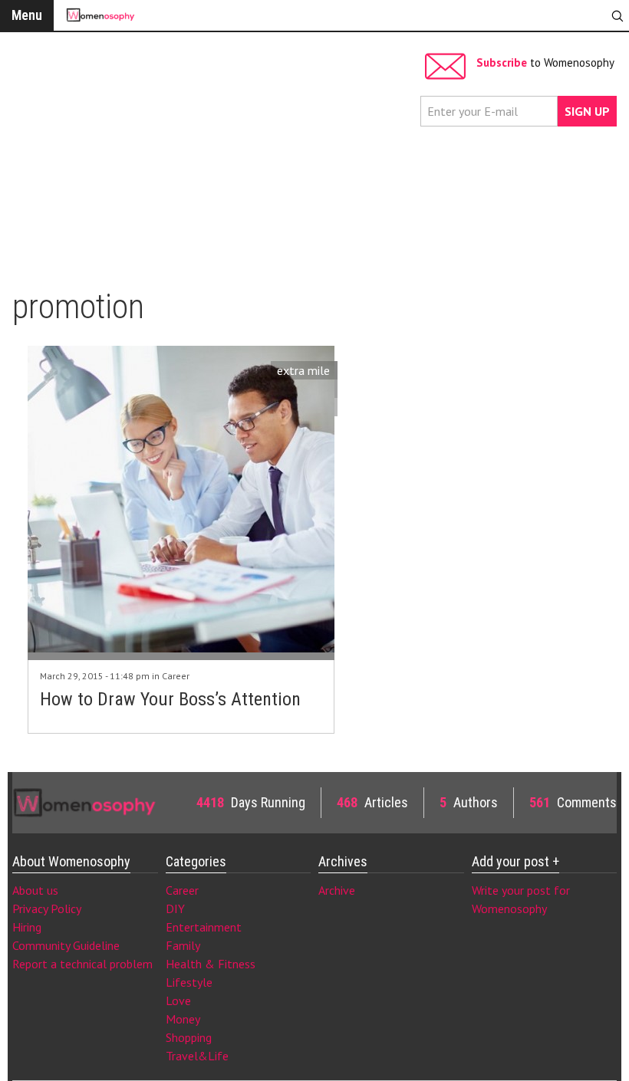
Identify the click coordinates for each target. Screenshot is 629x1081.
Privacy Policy (46, 908)
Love (178, 1000)
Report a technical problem (82, 963)
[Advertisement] (212, 153)
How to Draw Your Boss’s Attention (170, 699)
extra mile (303, 370)
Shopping (189, 1037)
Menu (27, 15)
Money (183, 1019)
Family (183, 945)
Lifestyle (189, 982)
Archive (336, 890)
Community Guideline (66, 945)
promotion (302, 407)
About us (35, 890)
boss (318, 388)
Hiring (26, 927)
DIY (175, 908)
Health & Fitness (210, 963)
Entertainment (204, 927)
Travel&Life (197, 1055)
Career (175, 676)
